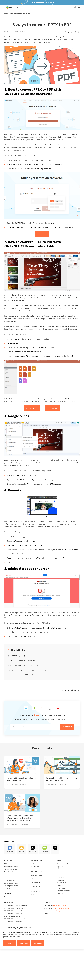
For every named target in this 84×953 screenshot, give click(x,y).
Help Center (60, 880)
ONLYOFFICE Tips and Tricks (20, 14)
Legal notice (60, 896)
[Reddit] (72, 32)
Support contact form (63, 891)
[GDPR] (63, 868)
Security (60, 860)
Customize (24, 943)
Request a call (48, 913)
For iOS (55, 851)
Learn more (16, 937)
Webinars (60, 885)
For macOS (32, 851)
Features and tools (36, 875)
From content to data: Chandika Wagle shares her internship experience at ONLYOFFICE (20, 818)
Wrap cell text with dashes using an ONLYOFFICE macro (61, 779)
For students (34, 864)
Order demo (60, 893)
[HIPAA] (58, 868)
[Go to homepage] (12, 7)
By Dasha (25, 32)
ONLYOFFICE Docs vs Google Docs (14, 908)
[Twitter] (65, 32)
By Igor (64, 784)
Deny (10, 943)
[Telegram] (75, 32)
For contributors (35, 886)
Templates (8, 860)
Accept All (38, 943)
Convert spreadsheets (11, 883)
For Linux (21, 851)
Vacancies (33, 894)
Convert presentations (11, 886)
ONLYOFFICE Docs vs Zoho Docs (14, 911)
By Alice (24, 784)
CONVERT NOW (42, 234)
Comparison (8, 902)
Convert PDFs (8, 888)
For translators (34, 889)
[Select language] (80, 7)
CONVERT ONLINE (52, 408)
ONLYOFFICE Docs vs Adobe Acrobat (15, 919)
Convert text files (9, 880)
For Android (44, 851)
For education (36, 860)
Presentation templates (11, 872)
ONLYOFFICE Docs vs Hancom (13, 921)
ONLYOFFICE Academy (64, 883)
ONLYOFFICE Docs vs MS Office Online (15, 905)
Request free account (36, 878)
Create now (67, 727)
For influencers (35, 892)
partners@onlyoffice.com (62, 908)
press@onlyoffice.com (59, 911)
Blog (6, 14)
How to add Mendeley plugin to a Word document (21, 779)
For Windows (10, 851)
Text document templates (12, 866)
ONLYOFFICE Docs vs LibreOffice (14, 913)
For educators (34, 866)
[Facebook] (62, 32)
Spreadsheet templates (11, 869)
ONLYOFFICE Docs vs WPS (12, 916)
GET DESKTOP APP (32, 408)
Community (60, 877)
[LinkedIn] (68, 32)
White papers (61, 888)
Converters (8, 877)
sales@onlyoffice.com (60, 905)
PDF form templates (10, 864)
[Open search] (75, 7)
